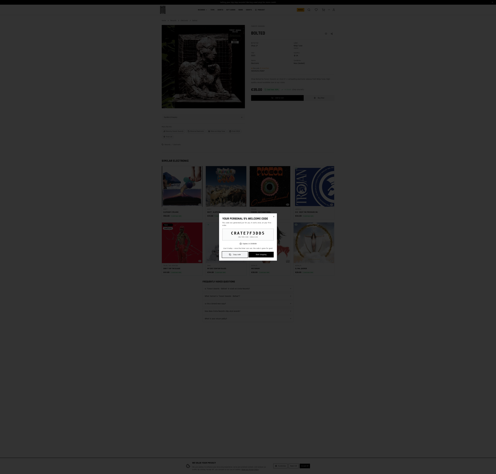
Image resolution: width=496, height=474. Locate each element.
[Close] (274, 217)
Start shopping (261, 254)
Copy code (237, 254)
